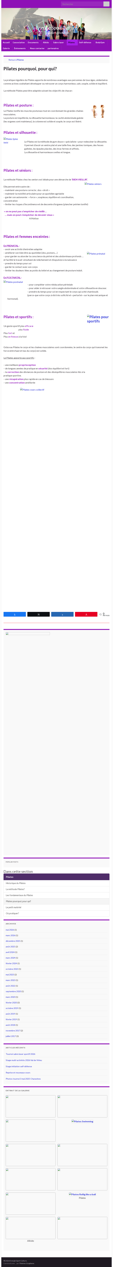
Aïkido (46, 42)
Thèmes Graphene (26, 1263)
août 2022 (10, 985)
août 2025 (10, 946)
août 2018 (10, 1025)
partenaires (53, 48)
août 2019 (10, 1013)
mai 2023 (10, 974)
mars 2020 (10, 997)
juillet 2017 (11, 1036)
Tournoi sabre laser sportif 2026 (20, 1054)
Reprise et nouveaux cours (18, 1072)
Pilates (71, 42)
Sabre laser (58, 42)
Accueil (6, 42)
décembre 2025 (13, 941)
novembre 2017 (13, 1030)
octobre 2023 (12, 969)
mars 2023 (10, 980)
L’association (19, 42)
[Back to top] (106, 1260)
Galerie (6, 48)
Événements (20, 48)
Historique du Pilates (16, 883)
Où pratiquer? (12, 913)
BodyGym (100, 42)
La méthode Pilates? (15, 889)
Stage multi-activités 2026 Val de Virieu (24, 1060)
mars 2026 (10, 935)
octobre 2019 (12, 1008)
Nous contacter (37, 48)
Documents (33, 42)
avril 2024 (10, 952)
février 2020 (11, 1002)
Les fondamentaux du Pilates (19, 895)
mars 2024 (10, 957)
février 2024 (11, 963)
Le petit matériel (13, 907)
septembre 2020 (13, 991)
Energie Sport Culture (56, 28)
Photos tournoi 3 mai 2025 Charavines (23, 1078)
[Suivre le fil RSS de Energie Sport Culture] (5, 3)
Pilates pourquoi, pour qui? (18, 901)
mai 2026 (10, 929)
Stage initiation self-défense (19, 1066)
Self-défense (85, 42)
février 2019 (11, 1019)
